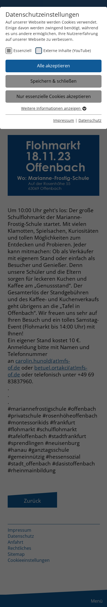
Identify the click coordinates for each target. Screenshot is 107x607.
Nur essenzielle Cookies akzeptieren (53, 96)
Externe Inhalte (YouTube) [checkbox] (67, 50)
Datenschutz (90, 120)
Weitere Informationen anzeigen (51, 108)
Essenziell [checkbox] (22, 50)
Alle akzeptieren (53, 66)
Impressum (63, 120)
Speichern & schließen (53, 81)
